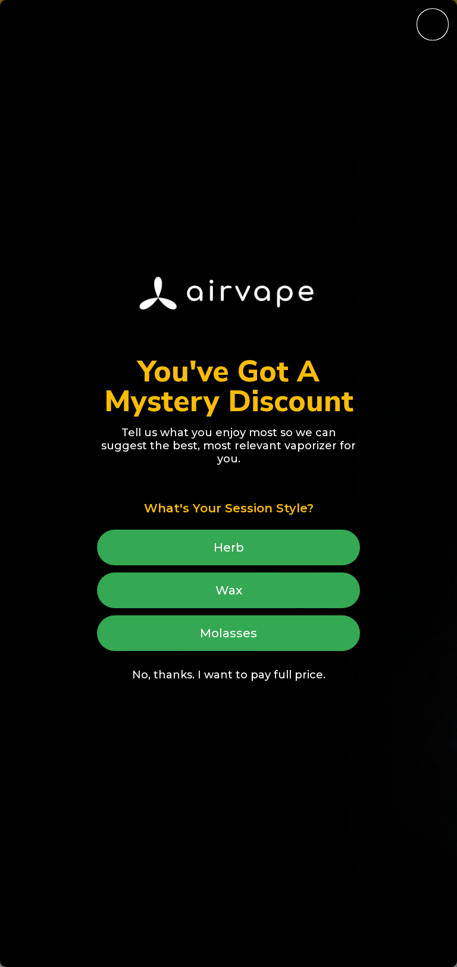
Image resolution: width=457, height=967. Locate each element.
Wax (228, 590)
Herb (229, 547)
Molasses (228, 633)
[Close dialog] (432, 24)
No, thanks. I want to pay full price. (228, 674)
